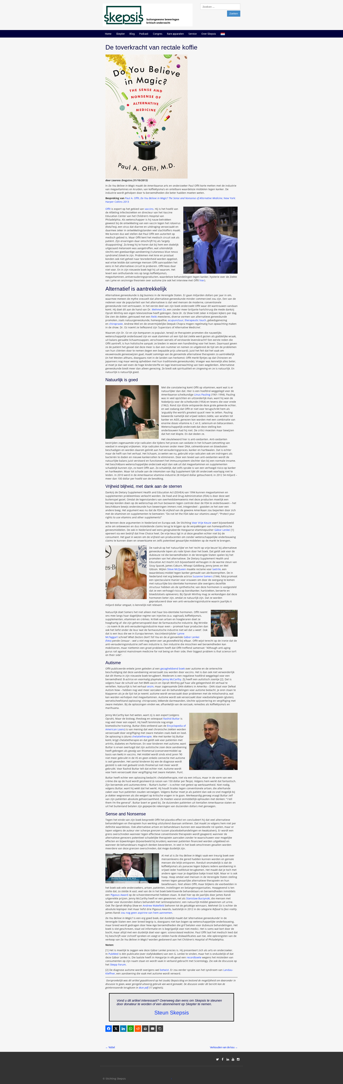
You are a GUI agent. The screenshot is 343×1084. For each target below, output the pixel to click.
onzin (150, 686)
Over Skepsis (208, 33)
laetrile (216, 569)
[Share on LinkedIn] (123, 1028)
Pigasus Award (119, 895)
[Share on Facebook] (108, 1028)
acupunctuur (175, 320)
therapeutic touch (195, 320)
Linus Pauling (202, 394)
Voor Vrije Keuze (201, 522)
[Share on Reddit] (138, 1028)
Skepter (120, 33)
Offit (108, 209)
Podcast (143, 33)
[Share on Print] (145, 1028)
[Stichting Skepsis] (148, 14)
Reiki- (154, 316)
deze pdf (143, 987)
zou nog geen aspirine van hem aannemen (146, 912)
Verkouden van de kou (224, 1047)
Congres (157, 33)
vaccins (149, 209)
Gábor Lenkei (222, 530)
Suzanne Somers (203, 576)
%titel (110, 1047)
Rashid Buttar (171, 718)
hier (202, 280)
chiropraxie (116, 323)
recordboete (194, 957)
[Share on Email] (152, 1028)
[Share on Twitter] (116, 1028)
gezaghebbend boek (172, 668)
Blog (132, 33)
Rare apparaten (175, 33)
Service (192, 33)
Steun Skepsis (171, 1013)
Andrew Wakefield (153, 905)
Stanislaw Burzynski (198, 898)
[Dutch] (223, 33)
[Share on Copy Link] (160, 1028)
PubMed (113, 953)
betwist (164, 970)
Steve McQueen (176, 569)
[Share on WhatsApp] (130, 1028)
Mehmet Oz (159, 309)
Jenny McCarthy (171, 679)
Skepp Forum (118, 964)
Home (108, 33)
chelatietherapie (142, 736)
